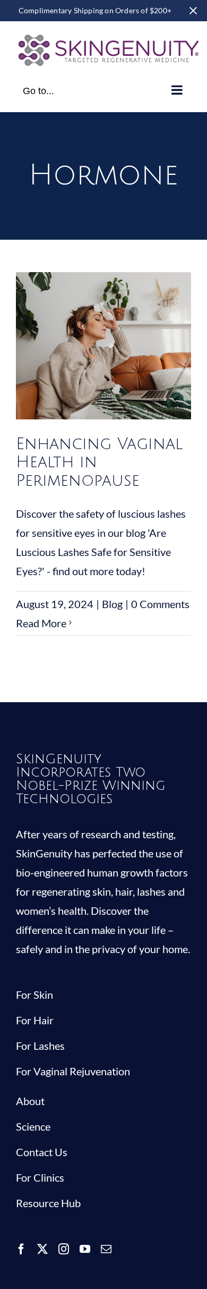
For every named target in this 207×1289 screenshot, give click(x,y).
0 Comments (160, 603)
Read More (41, 623)
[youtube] (85, 1249)
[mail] (106, 1249)
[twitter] (42, 1249)
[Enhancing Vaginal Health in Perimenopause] (103, 345)
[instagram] (63, 1249)
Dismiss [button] (193, 10)
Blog (103, 371)
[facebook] (21, 1249)
